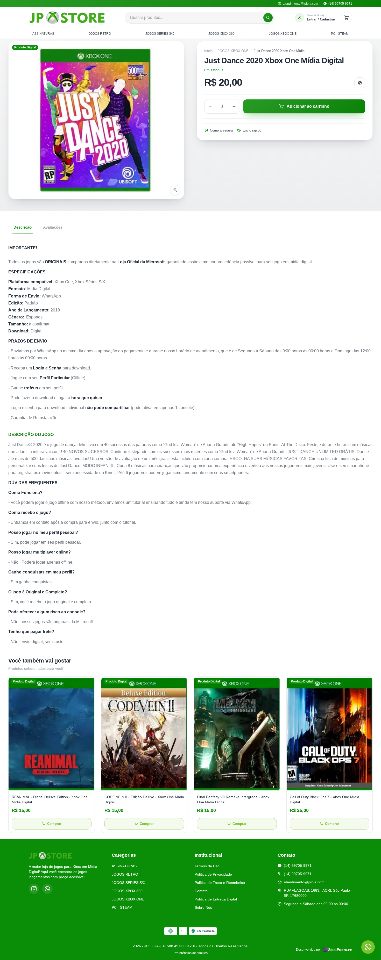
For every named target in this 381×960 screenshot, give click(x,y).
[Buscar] (268, 17)
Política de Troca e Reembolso (220, 883)
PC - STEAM (340, 33)
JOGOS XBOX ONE (283, 33)
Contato (201, 891)
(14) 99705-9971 (298, 865)
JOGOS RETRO (100, 33)
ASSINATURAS (43, 33)
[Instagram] (34, 889)
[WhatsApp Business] (47, 889)
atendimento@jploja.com (304, 882)
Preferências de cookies (191, 953)
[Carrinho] (346, 17)
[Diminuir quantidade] (210, 106)
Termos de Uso (207, 866)
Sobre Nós (203, 907)
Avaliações (52, 227)
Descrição (22, 227)
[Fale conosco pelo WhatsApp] (368, 947)
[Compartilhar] (359, 82)
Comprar (54, 824)
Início (208, 51)
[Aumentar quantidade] (234, 106)
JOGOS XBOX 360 (221, 33)
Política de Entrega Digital (216, 899)
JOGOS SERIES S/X (159, 33)
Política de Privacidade (213, 874)
